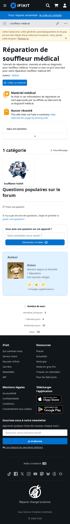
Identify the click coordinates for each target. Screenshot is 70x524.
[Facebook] (16, 474)
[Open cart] (56, 5)
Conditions (8, 403)
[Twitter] (22, 474)
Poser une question (15, 205)
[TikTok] (9, 474)
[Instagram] (29, 474)
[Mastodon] (42, 474)
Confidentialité (11, 398)
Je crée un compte (50, 15)
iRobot (15, 75)
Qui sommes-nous (12, 351)
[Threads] (54, 474)
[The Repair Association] (61, 474)
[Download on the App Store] (48, 399)
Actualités (41, 356)
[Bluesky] (48, 474)
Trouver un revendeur (48, 371)
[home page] (20, 5)
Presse (39, 351)
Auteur (12, 257)
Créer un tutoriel (16, 82)
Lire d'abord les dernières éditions (24, 447)
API (4, 377)
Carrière (7, 366)
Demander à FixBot (32, 242)
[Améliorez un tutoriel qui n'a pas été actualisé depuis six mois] (43, 284)
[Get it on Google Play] (49, 409)
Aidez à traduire (32, 463)
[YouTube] (35, 474)
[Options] (5, 23)
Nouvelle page (60, 150)
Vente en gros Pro (46, 366)
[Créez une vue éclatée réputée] (36, 284)
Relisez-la (23, 38)
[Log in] (65, 5)
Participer (41, 361)
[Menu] (5, 5)
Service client (10, 356)
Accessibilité (9, 393)
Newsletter (8, 371)
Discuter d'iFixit (11, 361)
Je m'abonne (35, 441)
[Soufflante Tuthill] (18, 169)
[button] (48, 5)
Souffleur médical (20, 23)
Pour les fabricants (46, 377)
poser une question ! (14, 219)
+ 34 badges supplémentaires (40, 289)
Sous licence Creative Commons (35, 511)
